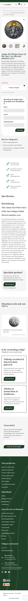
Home (4, 10)
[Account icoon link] (16, 4)
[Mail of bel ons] (2, 557)
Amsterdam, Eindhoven (11, 564)
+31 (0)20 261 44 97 (10, 559)
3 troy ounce (6, 12)
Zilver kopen (9, 10)
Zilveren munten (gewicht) (18, 10)
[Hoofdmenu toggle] (24, 4)
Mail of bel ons (8, 555)
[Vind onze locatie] (2, 564)
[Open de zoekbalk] (21, 4)
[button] (24, 19)
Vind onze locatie (9, 563)
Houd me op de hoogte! (14, 446)
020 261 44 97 (12, 288)
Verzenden (20, 130)
